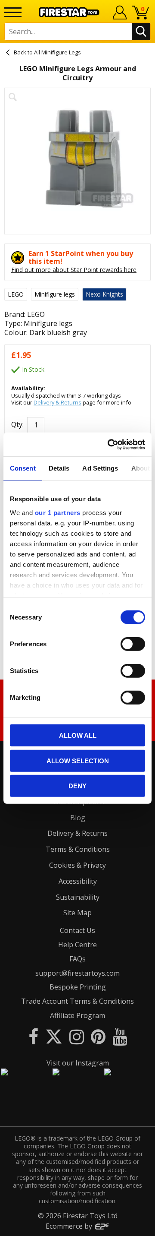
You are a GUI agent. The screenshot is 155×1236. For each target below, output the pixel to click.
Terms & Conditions (78, 849)
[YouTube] (119, 1036)
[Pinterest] (98, 1036)
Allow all (77, 735)
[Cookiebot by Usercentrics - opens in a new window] (109, 444)
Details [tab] (59, 468)
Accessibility (78, 881)
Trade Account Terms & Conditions (77, 1001)
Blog (77, 817)
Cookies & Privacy (77, 865)
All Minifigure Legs (57, 52)
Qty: (17, 425)
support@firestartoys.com (77, 973)
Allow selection (77, 760)
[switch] (133, 644)
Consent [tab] (23, 468)
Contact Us (77, 930)
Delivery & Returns (57, 402)
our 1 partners (58, 512)
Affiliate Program (77, 1015)
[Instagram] (76, 1036)
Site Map (77, 912)
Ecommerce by (70, 1226)
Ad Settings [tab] (100, 468)
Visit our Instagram (77, 1063)
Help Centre (77, 944)
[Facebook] (33, 1036)
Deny (77, 786)
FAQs (77, 959)
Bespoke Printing (78, 987)
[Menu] (13, 12)
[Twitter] (53, 1036)
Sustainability (77, 897)
